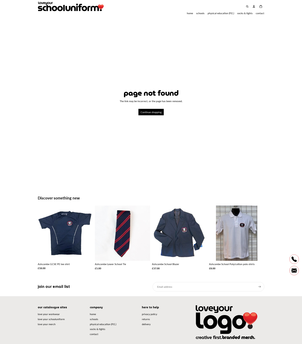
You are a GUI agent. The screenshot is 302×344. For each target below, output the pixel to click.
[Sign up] (259, 286)
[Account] (253, 6)
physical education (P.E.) (103, 324)
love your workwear (49, 314)
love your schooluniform (51, 319)
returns (146, 319)
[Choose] (88, 256)
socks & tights (97, 328)
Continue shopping (151, 112)
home (93, 314)
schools (94, 319)
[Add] (145, 256)
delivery (146, 324)
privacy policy (149, 314)
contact (94, 334)
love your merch (47, 324)
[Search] (247, 6)
